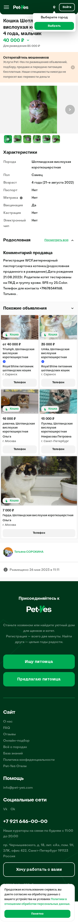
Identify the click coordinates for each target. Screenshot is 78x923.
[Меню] (6, 7)
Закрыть (72, 240)
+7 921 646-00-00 (25, 821)
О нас (8, 721)
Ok (13, 809)
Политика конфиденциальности (29, 760)
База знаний (13, 753)
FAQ (6, 728)
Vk (5, 809)
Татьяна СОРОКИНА (28, 552)
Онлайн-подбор (16, 740)
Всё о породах (15, 747)
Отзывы (9, 734)
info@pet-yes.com (18, 787)
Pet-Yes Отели (15, 766)
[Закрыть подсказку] (73, 67)
